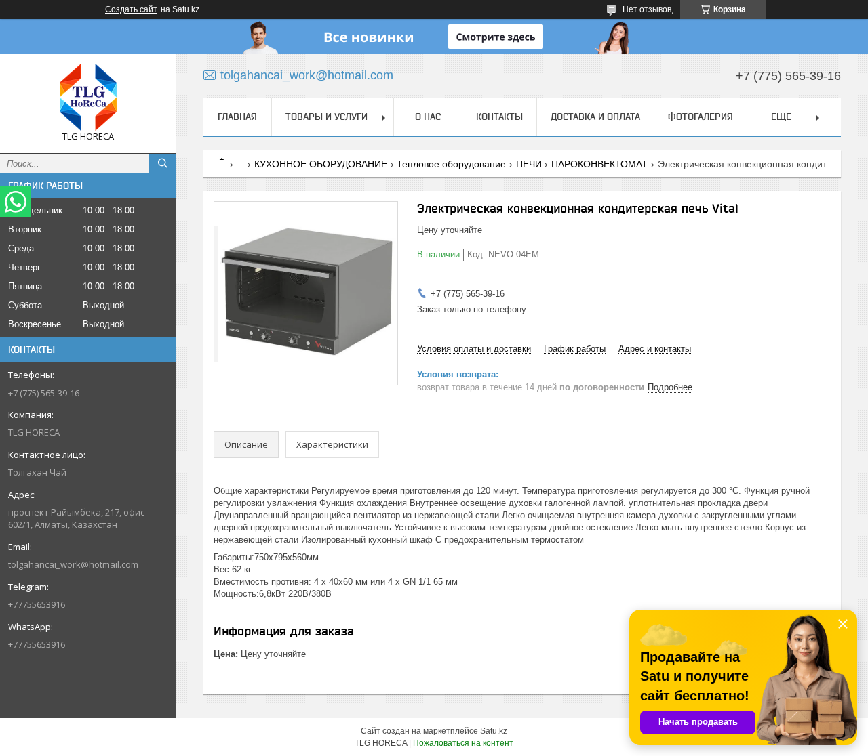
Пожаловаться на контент (463, 743)
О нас (428, 116)
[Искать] (162, 163)
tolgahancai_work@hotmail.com (73, 564)
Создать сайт (131, 9)
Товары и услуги (326, 116)
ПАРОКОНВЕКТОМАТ (599, 164)
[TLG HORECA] (88, 97)
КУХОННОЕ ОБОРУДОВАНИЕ (320, 164)
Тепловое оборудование (451, 164)
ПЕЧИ (529, 164)
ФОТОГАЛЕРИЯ (700, 116)
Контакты (499, 116)
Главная (237, 116)
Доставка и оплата (595, 116)
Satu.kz (493, 731)
